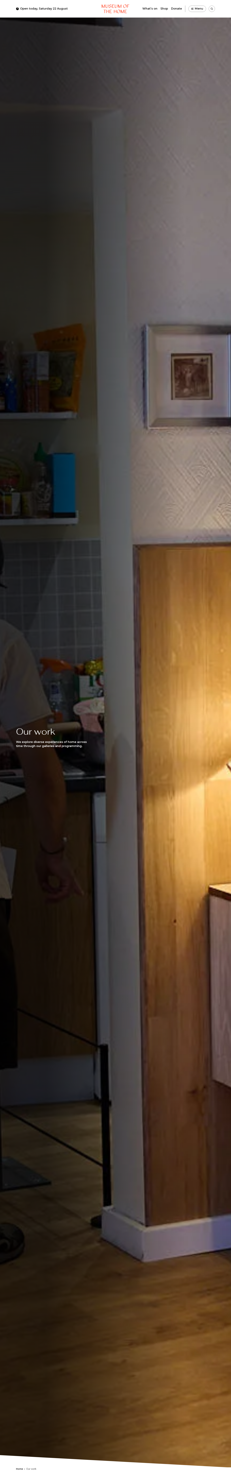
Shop (164, 8)
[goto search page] (212, 9)
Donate (176, 8)
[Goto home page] (115, 8)
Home (19, 1468)
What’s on (149, 8)
